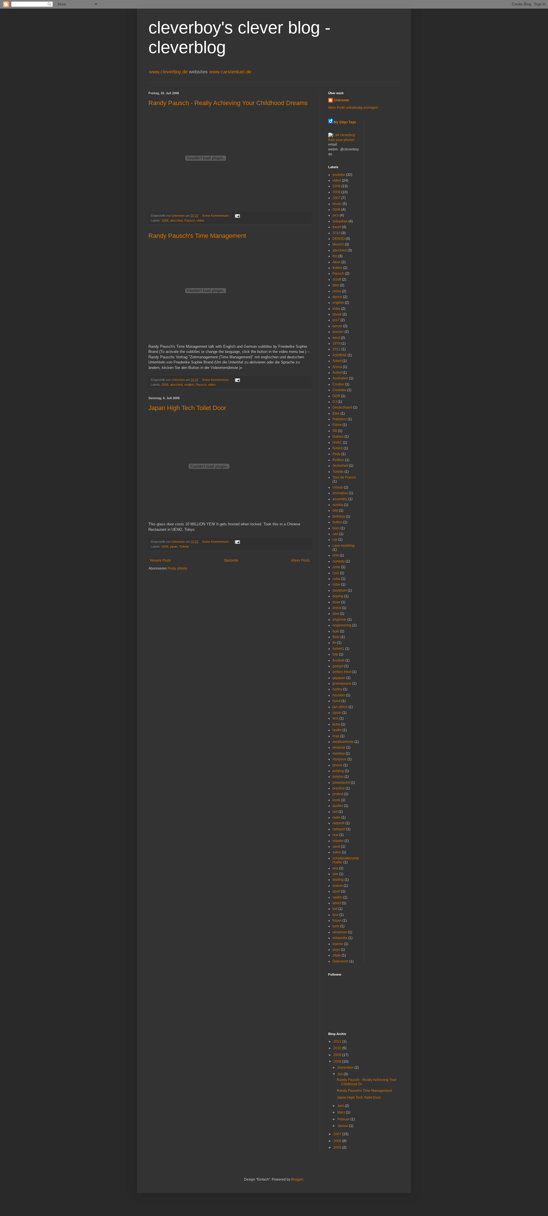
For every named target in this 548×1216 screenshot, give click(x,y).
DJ (335, 402)
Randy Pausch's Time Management (197, 235)
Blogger (297, 1179)
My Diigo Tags (345, 122)
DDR (336, 396)
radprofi (338, 823)
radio (337, 817)
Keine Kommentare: (216, 215)
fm (334, 643)
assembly (340, 499)
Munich (338, 244)
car (335, 540)
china (337, 291)
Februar (343, 1119)
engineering (342, 625)
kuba (336, 724)
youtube (339, 175)
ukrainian (340, 932)
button (337, 522)
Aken (337, 262)
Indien (337, 268)
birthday (339, 516)
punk (336, 800)
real (336, 835)
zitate (337, 955)
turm (336, 926)
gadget (338, 666)
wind (336, 338)
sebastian (340, 221)
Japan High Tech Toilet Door (187, 407)
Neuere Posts (160, 560)
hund (337, 701)
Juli (340, 1074)
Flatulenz (340, 419)
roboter (338, 841)
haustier (339, 695)
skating (338, 880)
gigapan (339, 678)
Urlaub (338, 487)
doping (338, 596)
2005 (337, 1147)
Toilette (184, 546)
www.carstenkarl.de (230, 72)
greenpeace (342, 684)
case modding (343, 546)
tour (336, 915)
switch (337, 897)
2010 (337, 233)
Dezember (345, 1068)
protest (338, 794)
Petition (338, 460)
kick (336, 718)
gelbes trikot (342, 672)
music (337, 204)
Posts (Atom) (177, 568)
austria (338, 505)
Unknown (341, 100)
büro (336, 528)
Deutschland (342, 407)
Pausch (189, 220)
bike (336, 285)
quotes (338, 806)
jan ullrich (340, 707)
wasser (338, 332)
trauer (337, 920)
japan (174, 546)
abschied (176, 220)
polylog (338, 771)
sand (336, 847)
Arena (337, 367)
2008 (165, 220)
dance (337, 297)
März (341, 1112)
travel (337, 227)
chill (336, 555)
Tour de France (344, 477)
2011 (337, 349)
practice (339, 788)
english (189, 384)
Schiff (337, 280)
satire (337, 852)
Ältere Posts (300, 560)
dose (336, 602)
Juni (341, 1106)
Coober (338, 384)
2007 (337, 198)
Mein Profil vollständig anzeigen (353, 108)
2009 (337, 186)
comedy (339, 561)
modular (339, 747)
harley (337, 689)
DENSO (339, 239)
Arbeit (337, 361)
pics (336, 215)
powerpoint (341, 783)
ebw (336, 614)
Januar (343, 1126)
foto (335, 654)
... (339, 149)
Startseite (231, 560)
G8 (335, 431)
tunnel (337, 326)
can (335, 534)
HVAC (337, 443)
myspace (339, 759)
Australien (340, 378)
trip (335, 256)
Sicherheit (340, 466)
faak (336, 631)
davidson (340, 590)
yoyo (336, 950)
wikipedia (340, 938)
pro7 (336, 320)
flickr (336, 637)
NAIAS (338, 448)
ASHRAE (340, 355)
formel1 (338, 649)
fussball (338, 660)
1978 (337, 343)
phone (337, 765)
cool (336, 573)
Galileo (338, 437)
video (200, 220)
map (336, 736)
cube (336, 584)
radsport (339, 829)
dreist (337, 608)
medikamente (343, 742)
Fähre (337, 425)
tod (335, 909)
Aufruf (337, 373)
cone (336, 567)
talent (337, 903)
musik (337, 314)
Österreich (340, 961)
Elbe (336, 413)
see (335, 874)
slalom (338, 886)
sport (336, 891)
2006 (337, 210)
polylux (338, 777)
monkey (339, 753)
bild (335, 510)
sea (335, 868)
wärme (338, 944)
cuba (336, 579)
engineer (339, 620)
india (336, 309)
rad (335, 812)
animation (340, 493)
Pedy (337, 454)
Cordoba (339, 390)
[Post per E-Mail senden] (237, 215)
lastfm (337, 730)
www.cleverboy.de (169, 72)
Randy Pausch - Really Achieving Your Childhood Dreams (228, 102)
